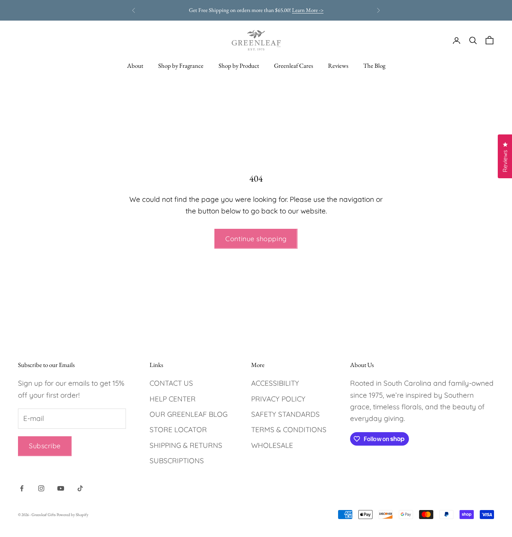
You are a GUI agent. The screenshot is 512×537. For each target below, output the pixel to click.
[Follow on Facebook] (21, 488)
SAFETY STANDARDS (285, 414)
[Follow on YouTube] (60, 488)
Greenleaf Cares (293, 65)
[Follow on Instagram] (41, 488)
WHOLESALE (272, 445)
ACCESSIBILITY (275, 383)
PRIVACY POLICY (278, 398)
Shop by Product (239, 65)
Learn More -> (307, 9)
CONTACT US (171, 383)
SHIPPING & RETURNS (186, 445)
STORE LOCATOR (178, 429)
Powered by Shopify (72, 514)
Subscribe (45, 446)
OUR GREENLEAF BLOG (189, 414)
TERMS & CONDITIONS (288, 429)
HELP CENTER (173, 398)
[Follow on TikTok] (80, 488)
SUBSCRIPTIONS (177, 460)
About (135, 65)
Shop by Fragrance (181, 65)
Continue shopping (255, 238)
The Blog (374, 65)
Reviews (338, 65)
